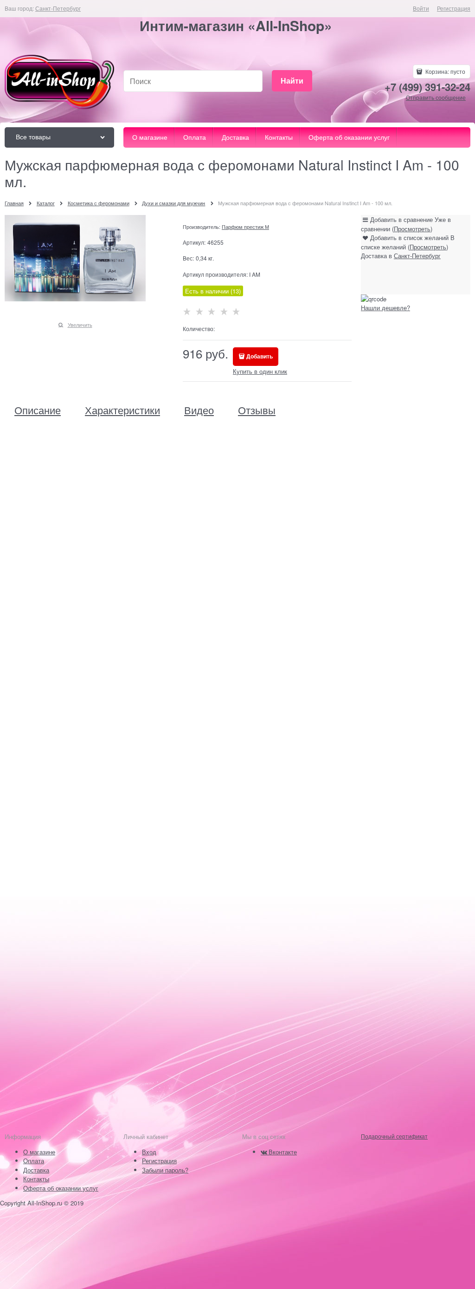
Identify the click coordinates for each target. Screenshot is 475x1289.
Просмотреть (412, 228)
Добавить (259, 356)
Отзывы (257, 410)
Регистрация (453, 8)
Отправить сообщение (436, 97)
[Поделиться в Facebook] (392, 277)
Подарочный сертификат (394, 1136)
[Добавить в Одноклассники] (410, 277)
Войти (421, 8)
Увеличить (80, 324)
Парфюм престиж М (245, 226)
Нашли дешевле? (385, 307)
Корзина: (444, 71)
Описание (37, 410)
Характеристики (122, 410)
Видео (199, 410)
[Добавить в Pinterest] (445, 277)
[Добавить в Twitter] (428, 277)
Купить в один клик (260, 371)
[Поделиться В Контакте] (375, 277)
